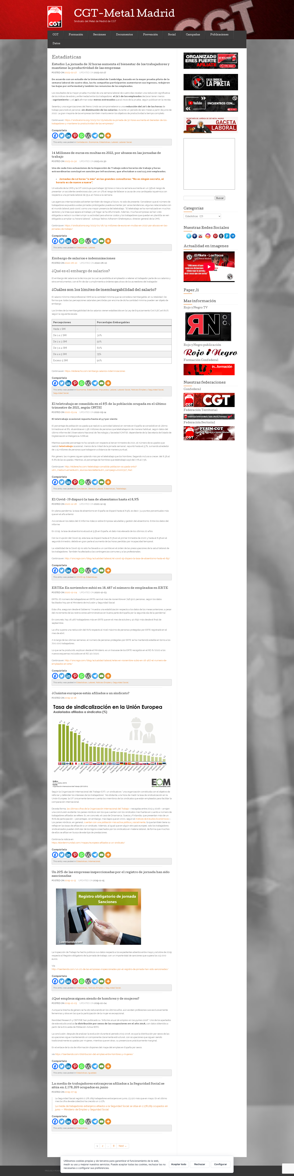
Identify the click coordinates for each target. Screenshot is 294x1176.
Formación (76, 35)
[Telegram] (95, 136)
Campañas (193, 35)
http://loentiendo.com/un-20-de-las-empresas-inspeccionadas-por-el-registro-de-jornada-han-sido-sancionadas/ (110, 969)
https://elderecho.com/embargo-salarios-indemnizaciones (95, 371)
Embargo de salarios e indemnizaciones (83, 258)
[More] (108, 136)
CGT (56, 35)
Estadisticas (104, 142)
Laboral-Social (125, 142)
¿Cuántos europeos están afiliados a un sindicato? (90, 693)
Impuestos (104, 389)
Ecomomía (93, 142)
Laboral (114, 142)
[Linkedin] (68, 136)
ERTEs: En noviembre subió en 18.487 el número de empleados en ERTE (110, 588)
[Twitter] (62, 136)
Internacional (94, 861)
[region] (211, 61)
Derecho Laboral (95, 488)
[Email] (101, 136)
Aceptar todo (178, 1164)
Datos (56, 44)
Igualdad (92, 1073)
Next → (123, 1146)
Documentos (124, 35)
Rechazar (199, 1164)
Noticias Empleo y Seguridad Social (147, 389)
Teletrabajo (121, 488)
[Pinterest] (75, 136)
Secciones (99, 35)
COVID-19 (80, 577)
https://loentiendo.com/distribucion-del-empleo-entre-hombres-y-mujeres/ (94, 1054)
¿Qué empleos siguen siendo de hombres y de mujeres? (95, 998)
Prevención (150, 35)
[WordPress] (88, 136)
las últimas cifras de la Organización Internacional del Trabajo (98, 808)
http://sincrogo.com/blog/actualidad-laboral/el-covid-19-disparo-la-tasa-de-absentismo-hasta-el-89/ (117, 558)
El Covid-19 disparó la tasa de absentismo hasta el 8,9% (95, 499)
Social (172, 35)
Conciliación (81, 488)
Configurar (220, 1164)
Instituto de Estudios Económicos (152, 819)
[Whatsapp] (82, 136)
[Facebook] (55, 136)
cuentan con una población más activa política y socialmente (114, 822)
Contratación (82, 142)
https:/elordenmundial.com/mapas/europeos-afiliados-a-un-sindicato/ (88, 842)
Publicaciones (219, 35)
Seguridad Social (61, 393)
